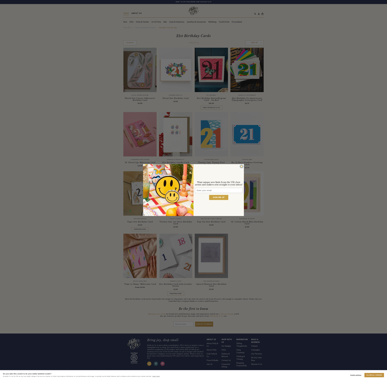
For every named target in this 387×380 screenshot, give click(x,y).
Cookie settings (355, 375)
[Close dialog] (241, 166)
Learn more (156, 376)
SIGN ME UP (219, 197)
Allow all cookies (374, 375)
